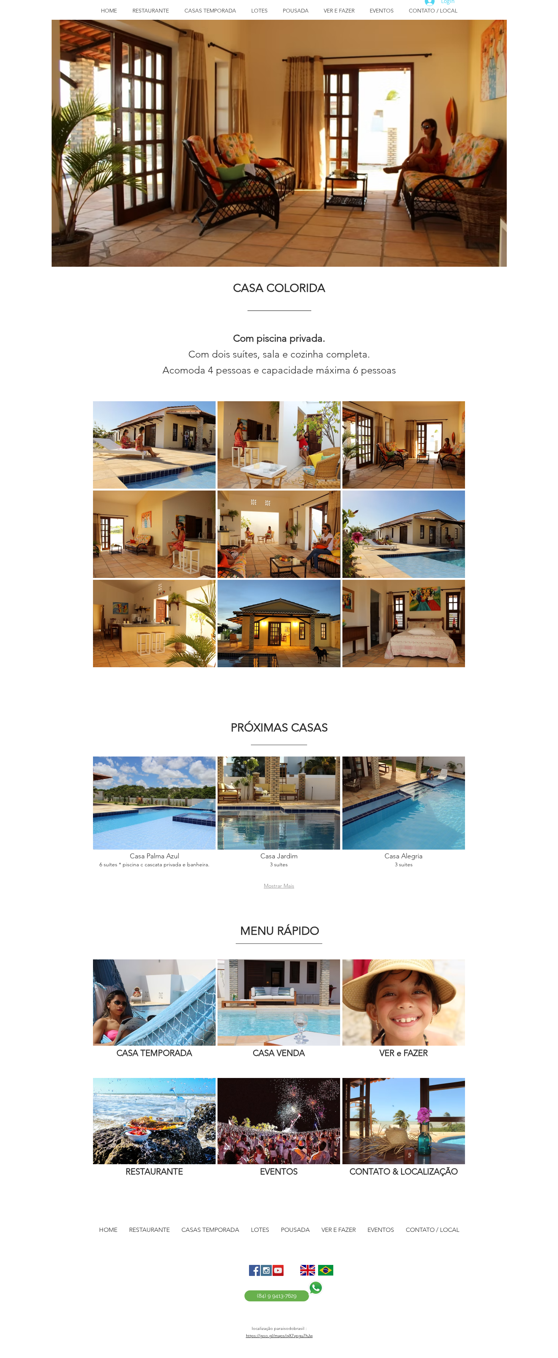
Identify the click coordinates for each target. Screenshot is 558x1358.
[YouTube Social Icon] (278, 1270)
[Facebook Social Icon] (254, 1270)
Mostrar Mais (279, 885)
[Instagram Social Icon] (266, 1270)
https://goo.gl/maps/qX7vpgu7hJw (279, 1335)
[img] (154, 445)
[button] (279, 728)
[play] (495, 255)
